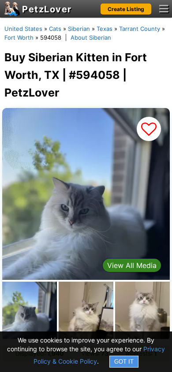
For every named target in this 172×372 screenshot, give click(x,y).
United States (23, 28)
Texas (104, 28)
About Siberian (91, 37)
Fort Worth (19, 37)
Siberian (79, 28)
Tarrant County (139, 28)
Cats (55, 28)
